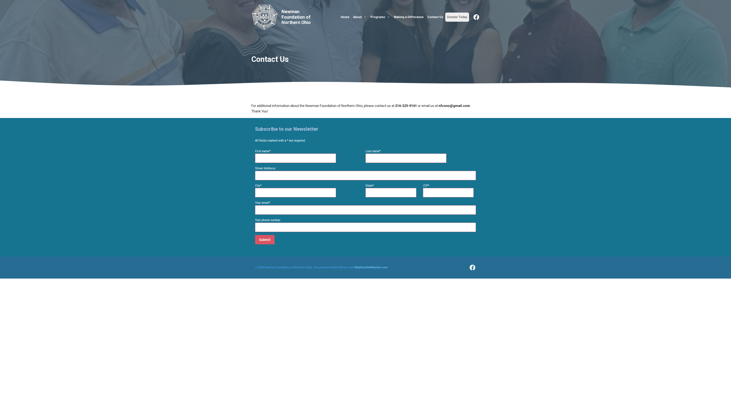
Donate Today (457, 17)
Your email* (262, 203)
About (357, 17)
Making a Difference (409, 17)
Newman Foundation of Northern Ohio (296, 17)
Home (345, 17)
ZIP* (426, 185)
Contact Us (435, 17)
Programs (377, 17)
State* (370, 185)
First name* (263, 151)
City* (258, 185)
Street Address (265, 168)
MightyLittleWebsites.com (371, 267)
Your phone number (267, 220)
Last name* (373, 151)
